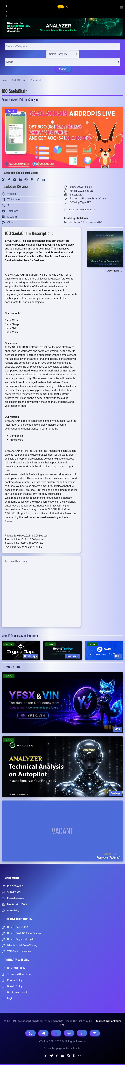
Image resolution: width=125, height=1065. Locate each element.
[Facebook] (9, 179)
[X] (30, 1033)
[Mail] (43, 179)
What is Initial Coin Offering (22, 945)
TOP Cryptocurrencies (19, 951)
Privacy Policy (14, 980)
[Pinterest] (31, 179)
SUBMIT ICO (14, 892)
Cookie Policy (14, 986)
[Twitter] (3, 179)
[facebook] (56, 1055)
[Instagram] (69, 1033)
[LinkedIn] (20, 179)
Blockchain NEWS (17, 904)
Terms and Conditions (19, 974)
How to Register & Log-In (20, 939)
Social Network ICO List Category (20, 99)
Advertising (113, 270)
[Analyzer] (62, 27)
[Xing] (37, 179)
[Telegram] (14, 179)
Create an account (17, 992)
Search (62, 69)
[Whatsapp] (68, 1055)
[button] (121, 7)
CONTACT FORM (16, 968)
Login (10, 998)
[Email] (95, 1033)
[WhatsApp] (26, 179)
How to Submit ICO (17, 927)
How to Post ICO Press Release (24, 933)
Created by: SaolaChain (76, 218)
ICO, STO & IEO (15, 886)
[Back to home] (62, 7)
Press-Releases (15, 898)
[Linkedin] (62, 1055)
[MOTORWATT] (105, 248)
